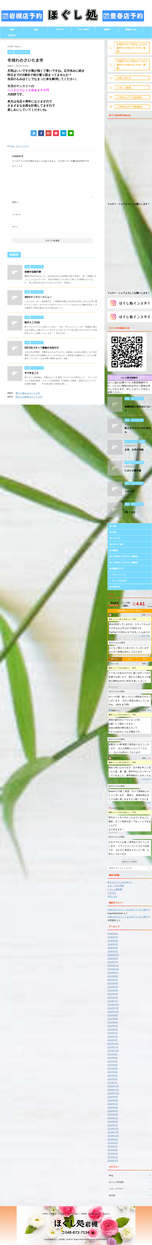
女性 (130, 659)
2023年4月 (112, 990)
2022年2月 (112, 1036)
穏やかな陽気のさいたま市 (29, 396)
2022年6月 (112, 1022)
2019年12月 (113, 1128)
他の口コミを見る (130, 862)
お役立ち (12, 35)
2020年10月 (113, 1093)
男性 (144, 659)
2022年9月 (112, 1015)
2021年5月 (112, 1068)
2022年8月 (112, 1018)
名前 (15, 202)
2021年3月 (112, 1075)
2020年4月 (112, 1114)
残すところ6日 (32, 322)
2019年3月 (112, 1160)
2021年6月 (112, 1065)
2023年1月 (112, 1001)
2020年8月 (112, 1100)
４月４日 (129, 491)
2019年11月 (113, 1132)
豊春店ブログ (118, 569)
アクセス (59, 29)
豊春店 (107, 29)
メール (16, 214)
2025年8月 (112, 958)
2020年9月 (112, 1096)
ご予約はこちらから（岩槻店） (125, 556)
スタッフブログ (22, 146)
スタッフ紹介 (83, 29)
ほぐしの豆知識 (119, 581)
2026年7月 (112, 937)
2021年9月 (112, 1054)
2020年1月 (112, 1125)
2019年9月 (112, 1139)
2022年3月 (112, 1033)
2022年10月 (113, 1011)
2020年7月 (112, 1104)
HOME (12, 29)
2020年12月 (113, 1086)
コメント (17, 166)
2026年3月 (112, 944)
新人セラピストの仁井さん (119, 882)
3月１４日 (130, 512)
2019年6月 (112, 1150)
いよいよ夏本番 (133, 470)
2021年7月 (112, 1061)
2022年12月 (113, 1004)
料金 (36, 29)
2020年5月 (112, 1111)
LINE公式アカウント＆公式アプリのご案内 (127, 909)
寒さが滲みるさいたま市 (28, 393)
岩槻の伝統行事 (32, 272)
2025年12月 (113, 955)
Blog (12, 146)
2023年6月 (112, 983)
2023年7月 (112, 979)
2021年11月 (112, 1047)
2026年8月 (112, 933)
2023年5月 (112, 987)
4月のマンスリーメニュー (38, 297)
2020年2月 (112, 1121)
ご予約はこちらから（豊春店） (125, 562)
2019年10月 (113, 1135)
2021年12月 (113, 1043)
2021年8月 (112, 1057)
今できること (31, 373)
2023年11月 (113, 965)
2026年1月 (112, 951)
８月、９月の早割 (134, 449)
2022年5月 (112, 1026)
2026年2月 (112, 947)
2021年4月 (112, 1072)
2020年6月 (112, 1107)
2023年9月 (112, 972)
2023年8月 (112, 976)
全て (116, 659)
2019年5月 (112, 1153)
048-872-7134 (77, 1232)
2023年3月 (112, 994)
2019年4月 (112, 1157)
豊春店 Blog (130, 29)
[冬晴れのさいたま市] (63, 133)
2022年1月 (112, 1040)
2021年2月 (112, 1079)
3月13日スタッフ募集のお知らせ (41, 348)
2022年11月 (113, 1008)
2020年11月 (113, 1089)
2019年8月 (112, 1143)
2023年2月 (112, 997)
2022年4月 (112, 1029)
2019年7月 (112, 1146)
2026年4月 (112, 940)
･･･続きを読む (145, 636)
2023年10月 (113, 969)
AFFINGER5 (103, 1239)
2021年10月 (113, 1050)
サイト (15, 226)
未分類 (112, 1195)
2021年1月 (112, 1082)
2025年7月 (112, 962)
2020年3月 (112, 1118)
